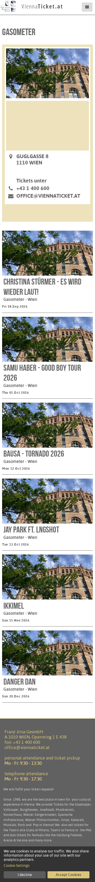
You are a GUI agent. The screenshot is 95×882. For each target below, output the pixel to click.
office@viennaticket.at (48, 196)
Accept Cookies (68, 875)
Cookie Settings (17, 865)
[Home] (31, 11)
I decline (25, 875)
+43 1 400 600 (26, 742)
